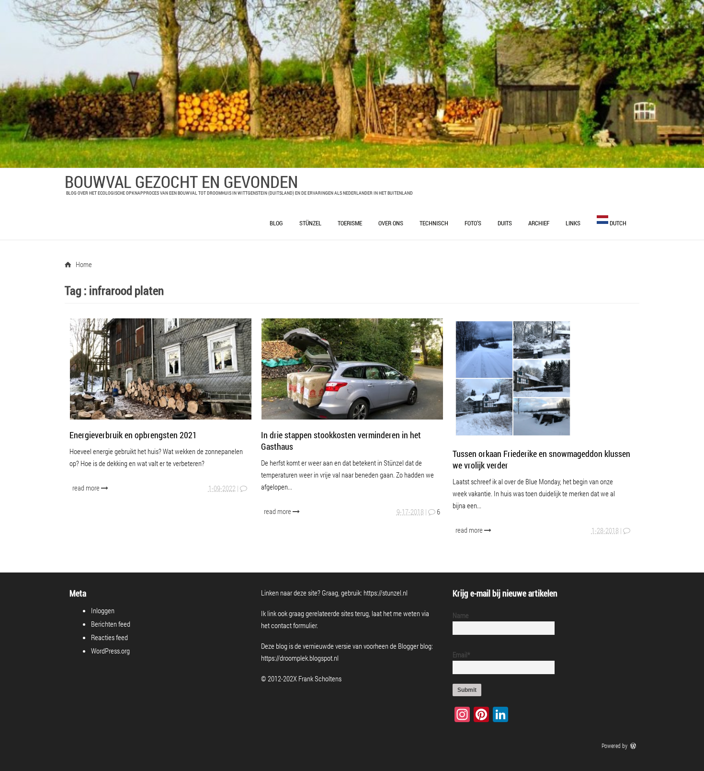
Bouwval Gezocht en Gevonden (181, 181)
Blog (276, 223)
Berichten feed (110, 624)
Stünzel (310, 223)
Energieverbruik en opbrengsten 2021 (133, 435)
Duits (505, 223)
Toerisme (350, 223)
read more (86, 487)
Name (461, 615)
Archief (538, 223)
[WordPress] (634, 745)
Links (573, 223)
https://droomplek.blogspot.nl (300, 658)
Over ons (390, 223)
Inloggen (102, 610)
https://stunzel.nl (385, 592)
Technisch (434, 223)
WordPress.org (110, 650)
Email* (461, 654)
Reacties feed (109, 637)
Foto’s (473, 223)
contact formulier (294, 625)
